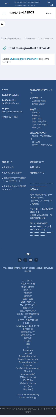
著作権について (37, 172)
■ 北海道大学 (8, 167)
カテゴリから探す (40, 124)
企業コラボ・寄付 (10, 117)
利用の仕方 (35, 167)
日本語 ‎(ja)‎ (28, 380)
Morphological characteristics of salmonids (11, 39)
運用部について (37, 162)
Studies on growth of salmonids (24, 59)
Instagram (28, 350)
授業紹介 (36, 115)
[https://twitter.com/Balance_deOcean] (20, 260)
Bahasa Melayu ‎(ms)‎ (28, 356)
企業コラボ (28, 323)
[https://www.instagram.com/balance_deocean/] (36, 260)
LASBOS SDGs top (10, 103)
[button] (7, 4)
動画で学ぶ (37, 127)
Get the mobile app (28, 397)
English (28, 341)
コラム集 (36, 142)
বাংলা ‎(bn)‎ (28, 386)
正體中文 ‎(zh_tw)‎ (28, 377)
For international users (12, 112)
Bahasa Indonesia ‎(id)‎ (28, 359)
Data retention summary (28, 394)
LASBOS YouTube (10, 95)
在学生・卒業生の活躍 (42, 145)
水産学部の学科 (39, 101)
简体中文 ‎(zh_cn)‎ (28, 383)
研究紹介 (36, 112)
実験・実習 (37, 118)
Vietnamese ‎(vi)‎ (28, 374)
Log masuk (50, 3)
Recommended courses (31, 39)
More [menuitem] (48, 13)
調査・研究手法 (39, 121)
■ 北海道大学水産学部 (12, 172)
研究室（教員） (39, 104)
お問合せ (28, 338)
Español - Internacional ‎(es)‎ (28, 368)
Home (5, 90)
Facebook (28, 353)
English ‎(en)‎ (28, 365)
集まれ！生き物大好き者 (28, 314)
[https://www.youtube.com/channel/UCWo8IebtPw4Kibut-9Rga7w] (31, 260)
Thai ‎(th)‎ (28, 371)
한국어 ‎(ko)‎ (28, 389)
